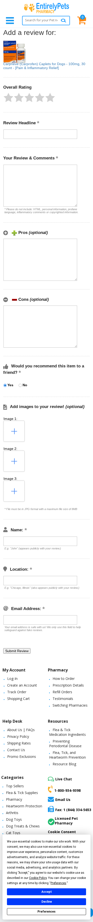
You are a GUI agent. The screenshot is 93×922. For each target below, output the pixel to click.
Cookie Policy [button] (38, 878)
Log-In (12, 678)
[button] (8, 97)
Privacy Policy (18, 736)
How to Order (64, 678)
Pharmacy (14, 799)
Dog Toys (14, 819)
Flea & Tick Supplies (22, 792)
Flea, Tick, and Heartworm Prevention (67, 755)
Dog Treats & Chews (23, 826)
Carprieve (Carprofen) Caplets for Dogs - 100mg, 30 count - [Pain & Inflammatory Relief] (44, 66)
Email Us (62, 799)
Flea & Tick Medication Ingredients (67, 732)
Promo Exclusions (21, 756)
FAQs (30, 729)
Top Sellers (15, 786)
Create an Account (22, 685)
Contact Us (16, 749)
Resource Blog (64, 764)
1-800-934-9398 (67, 790)
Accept (46, 892)
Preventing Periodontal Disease (65, 743)
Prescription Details (68, 685)
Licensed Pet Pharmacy (66, 820)
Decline (46, 901)
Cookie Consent (62, 831)
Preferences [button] (58, 883)
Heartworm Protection (24, 806)
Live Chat (63, 779)
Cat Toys (13, 832)
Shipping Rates (19, 743)
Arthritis (12, 812)
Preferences (46, 911)
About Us (14, 729)
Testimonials (63, 698)
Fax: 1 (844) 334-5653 (73, 809)
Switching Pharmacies (70, 705)
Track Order (16, 692)
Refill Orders (62, 692)
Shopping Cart (18, 698)
